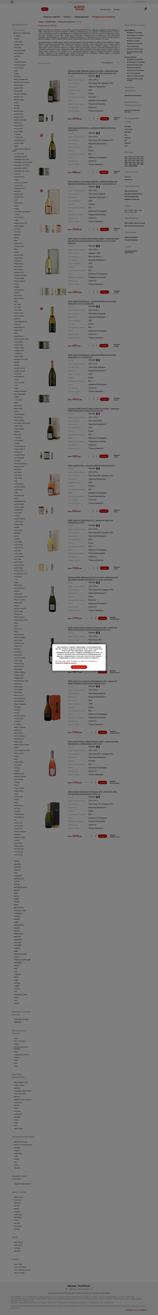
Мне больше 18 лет (79, 667)
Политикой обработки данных (66, 663)
